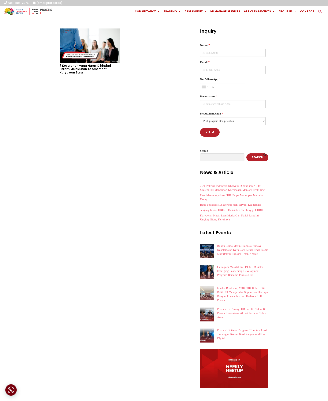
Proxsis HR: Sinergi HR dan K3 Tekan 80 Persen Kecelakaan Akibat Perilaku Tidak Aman (241, 313)
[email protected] (49, 3)
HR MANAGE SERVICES (225, 11)
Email (205, 62)
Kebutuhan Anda (211, 113)
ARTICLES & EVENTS (257, 11)
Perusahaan (208, 96)
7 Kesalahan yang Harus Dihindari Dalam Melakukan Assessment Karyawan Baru (85, 69)
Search (204, 150)
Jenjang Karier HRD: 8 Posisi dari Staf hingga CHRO (231, 210)
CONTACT (307, 11)
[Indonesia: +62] (204, 87)
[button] (320, 11)
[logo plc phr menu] (28, 11)
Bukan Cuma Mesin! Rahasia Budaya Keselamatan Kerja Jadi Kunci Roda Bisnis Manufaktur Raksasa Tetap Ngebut (242, 249)
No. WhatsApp (210, 79)
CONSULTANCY (145, 11)
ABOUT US (285, 11)
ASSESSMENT (193, 11)
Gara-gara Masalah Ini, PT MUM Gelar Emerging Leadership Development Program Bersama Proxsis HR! (240, 270)
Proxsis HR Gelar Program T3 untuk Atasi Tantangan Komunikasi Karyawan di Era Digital (242, 334)
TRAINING (170, 11)
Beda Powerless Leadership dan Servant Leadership (230, 204)
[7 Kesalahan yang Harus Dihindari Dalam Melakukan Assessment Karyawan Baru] (90, 31)
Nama (205, 45)
